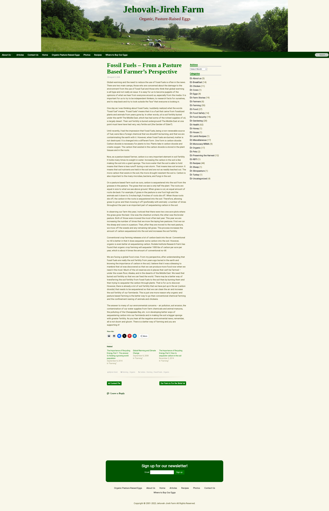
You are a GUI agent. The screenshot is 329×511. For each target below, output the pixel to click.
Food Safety (199, 113)
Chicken (196, 86)
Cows (195, 90)
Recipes (98, 55)
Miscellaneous (200, 140)
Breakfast (197, 82)
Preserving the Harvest (203, 155)
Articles (20, 55)
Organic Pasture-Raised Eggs (66, 55)
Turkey (196, 174)
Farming (125, 372)
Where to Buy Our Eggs (116, 55)
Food (195, 109)
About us (197, 78)
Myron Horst (113, 372)
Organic (132, 372)
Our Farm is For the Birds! (172, 383)
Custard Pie (115, 383)
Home (45, 55)
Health (196, 124)
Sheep (196, 167)
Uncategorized (200, 178)
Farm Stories (199, 97)
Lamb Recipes (199, 136)
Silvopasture (199, 171)
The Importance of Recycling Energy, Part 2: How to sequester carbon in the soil (170, 353)
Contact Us (33, 55)
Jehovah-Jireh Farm (163, 9)
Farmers (197, 101)
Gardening (198, 120)
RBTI (195, 159)
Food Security (199, 117)
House (196, 132)
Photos (87, 55)
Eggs (195, 93)
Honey (196, 128)
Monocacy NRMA (201, 144)
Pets (195, 151)
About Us (6, 55)
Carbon (142, 372)
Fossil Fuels (158, 372)
